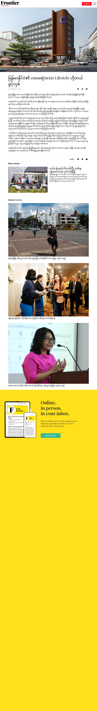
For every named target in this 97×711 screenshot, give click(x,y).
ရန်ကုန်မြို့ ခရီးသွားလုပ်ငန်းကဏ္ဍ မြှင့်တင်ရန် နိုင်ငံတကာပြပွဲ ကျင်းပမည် (37, 258)
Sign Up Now (50, 436)
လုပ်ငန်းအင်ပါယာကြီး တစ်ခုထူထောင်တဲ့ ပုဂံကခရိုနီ (65, 169)
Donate (87, 4)
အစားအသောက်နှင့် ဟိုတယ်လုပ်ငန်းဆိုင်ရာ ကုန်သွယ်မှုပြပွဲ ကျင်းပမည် (36, 385)
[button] (78, 89)
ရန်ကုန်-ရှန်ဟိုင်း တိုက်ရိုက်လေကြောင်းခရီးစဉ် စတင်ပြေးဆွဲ (31, 318)
